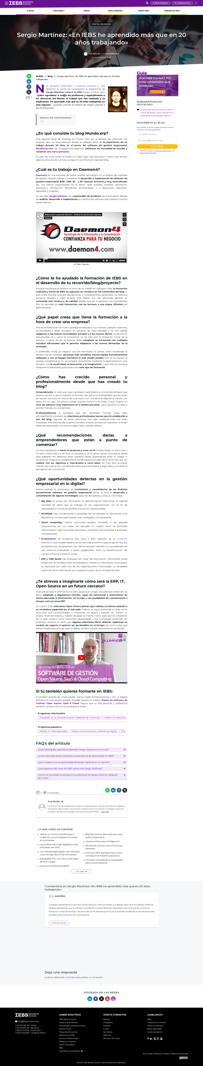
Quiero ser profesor (67, 1045)
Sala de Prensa (65, 1029)
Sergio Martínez (58, 196)
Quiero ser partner (154, 1032)
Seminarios (107, 1032)
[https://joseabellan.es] (62, 801)
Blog (50, 76)
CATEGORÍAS (58, 10)
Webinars (107, 1035)
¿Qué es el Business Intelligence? (102, 841)
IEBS (40, 76)
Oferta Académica (161, 3)
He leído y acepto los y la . (157, 152)
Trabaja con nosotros (67, 1041)
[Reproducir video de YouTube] (81, 657)
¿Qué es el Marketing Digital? (54, 866)
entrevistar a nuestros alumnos (79, 86)
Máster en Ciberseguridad (53, 731)
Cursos (106, 1029)
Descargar (157, 92)
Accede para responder (58, 923)
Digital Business (101, 24)
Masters (106, 1019)
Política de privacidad (179, 1054)
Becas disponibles (154, 1029)
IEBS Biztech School (67, 1019)
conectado (70, 977)
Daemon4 (41, 175)
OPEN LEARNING (115, 10)
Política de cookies (161, 1054)
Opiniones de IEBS (67, 1035)
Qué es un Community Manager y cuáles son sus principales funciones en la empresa (58, 837)
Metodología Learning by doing (72, 1026)
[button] (81, 750)
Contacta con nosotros (156, 1022)
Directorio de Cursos (111, 1038)
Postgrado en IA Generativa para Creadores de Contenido (70, 717)
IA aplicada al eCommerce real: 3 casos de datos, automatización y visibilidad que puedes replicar (157, 112)
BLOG (31, 10)
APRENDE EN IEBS (171, 10)
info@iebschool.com (28, 1021)
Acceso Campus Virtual (68, 1038)
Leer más (105, 812)
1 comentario (53, 793)
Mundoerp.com (44, 148)
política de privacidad (147, 153)
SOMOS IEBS (143, 10)
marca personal (60, 151)
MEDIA (86, 10)
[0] (28, 97)
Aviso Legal (147, 1054)
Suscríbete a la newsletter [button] (70, 1051)
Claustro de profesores (68, 1022)
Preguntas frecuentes (68, 1032)
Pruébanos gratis (183, 3)
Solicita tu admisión (155, 1026)
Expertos (107, 1026)
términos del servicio (164, 151)
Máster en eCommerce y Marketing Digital (94, 731)
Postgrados (108, 1022)
